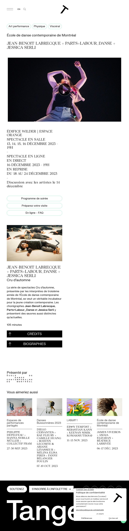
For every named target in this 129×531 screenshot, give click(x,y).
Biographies (34, 344)
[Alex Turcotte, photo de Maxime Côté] (34, 243)
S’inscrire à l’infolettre (49, 489)
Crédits (34, 334)
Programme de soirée (34, 198)
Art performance (19, 26)
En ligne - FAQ (34, 213)
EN (19, 9)
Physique (39, 26)
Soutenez (17, 489)
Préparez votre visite (34, 205)
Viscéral (55, 26)
